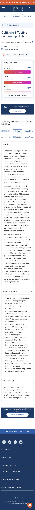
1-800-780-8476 (23, 431)
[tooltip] (32, 42)
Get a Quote (17, 111)
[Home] (17, 8)
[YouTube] (21, 442)
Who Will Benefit (8, 381)
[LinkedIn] (10, 442)
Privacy (12, 498)
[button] (29, 505)
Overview (6, 144)
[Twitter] (15, 442)
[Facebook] (4, 442)
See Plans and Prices (17, 414)
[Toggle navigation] (3, 9)
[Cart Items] (31, 10)
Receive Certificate (12, 49)
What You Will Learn (10, 291)
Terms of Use (21, 498)
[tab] (17, 63)
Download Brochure (12, 46)
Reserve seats (17, 72)
